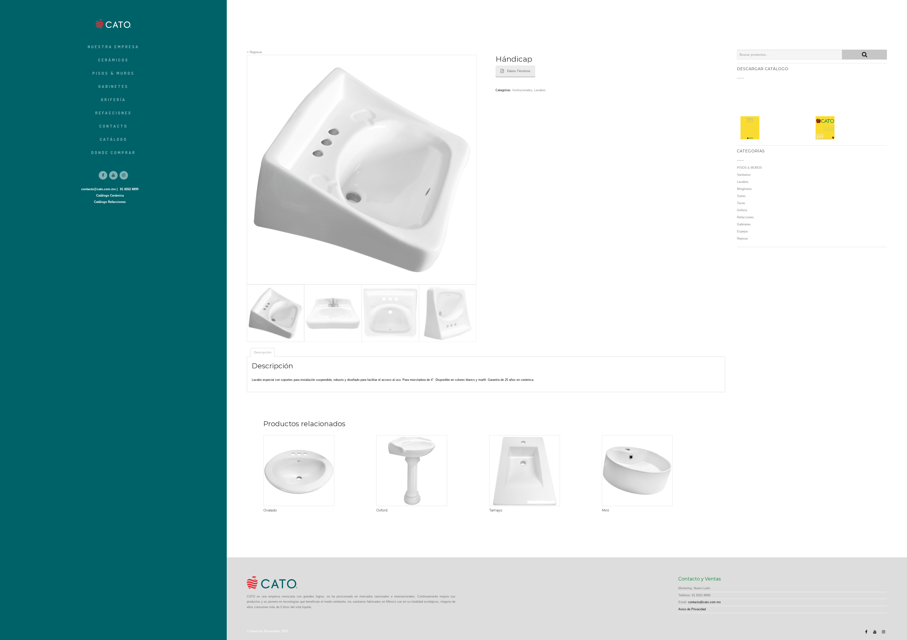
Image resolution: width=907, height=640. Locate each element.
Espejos (742, 231)
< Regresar (254, 52)
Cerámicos (113, 59)
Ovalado (270, 510)
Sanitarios (744, 174)
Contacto (113, 126)
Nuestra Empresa (113, 46)
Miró (605, 510)
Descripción (262, 352)
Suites (741, 196)
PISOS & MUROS (113, 73)
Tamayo (495, 510)
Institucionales (522, 90)
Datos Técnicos (518, 71)
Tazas (741, 203)
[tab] (263, 352)
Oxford (381, 510)
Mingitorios (744, 189)
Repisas (742, 238)
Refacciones (113, 112)
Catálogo (113, 139)
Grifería (113, 99)
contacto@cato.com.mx (704, 602)
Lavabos (540, 90)
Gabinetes (113, 86)
